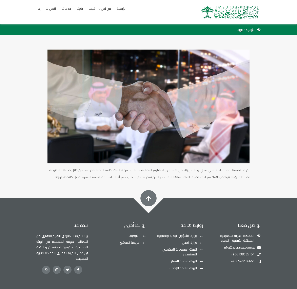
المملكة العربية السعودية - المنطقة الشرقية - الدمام (236, 238)
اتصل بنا (51, 8)
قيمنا (91, 8)
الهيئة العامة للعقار (184, 261)
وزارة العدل (189, 242)
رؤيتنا (80, 8)
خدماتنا (66, 8)
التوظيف (133, 235)
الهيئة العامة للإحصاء (183, 268)
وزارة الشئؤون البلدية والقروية (177, 235)
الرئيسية (121, 8)
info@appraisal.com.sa (239, 247)
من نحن (106, 8)
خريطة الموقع (129, 242)
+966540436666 (243, 261)
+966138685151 (243, 254)
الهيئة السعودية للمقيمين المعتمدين (179, 252)
